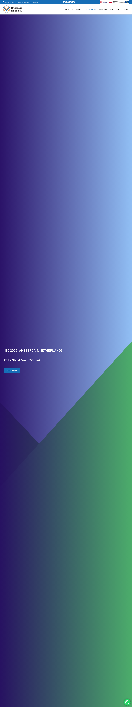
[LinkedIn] (64, 2)
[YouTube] (73, 2)
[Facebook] (70, 2)
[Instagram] (67, 2)
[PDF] (114, 2)
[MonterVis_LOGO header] (12, 9)
